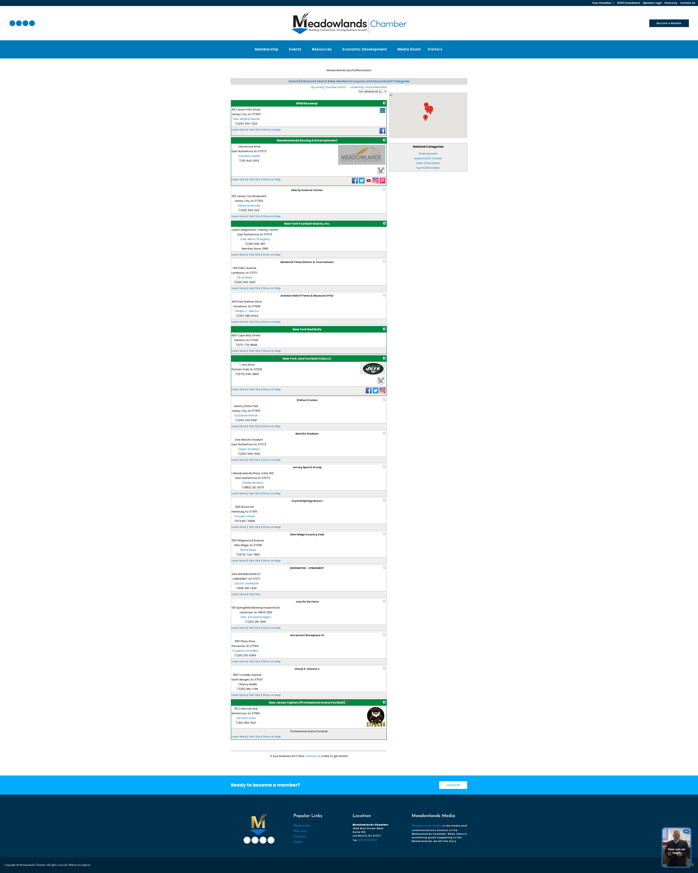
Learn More (239, 129)
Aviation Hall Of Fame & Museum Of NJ (307, 295)
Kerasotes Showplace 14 (307, 635)
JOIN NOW (453, 785)
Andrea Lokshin (250, 156)
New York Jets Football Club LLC (307, 359)
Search (293, 81)
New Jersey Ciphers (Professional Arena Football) (307, 702)
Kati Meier (245, 277)
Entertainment (428, 153)
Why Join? (300, 831)
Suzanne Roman (247, 415)
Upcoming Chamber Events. (328, 87)
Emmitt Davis (247, 718)
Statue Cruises (307, 400)
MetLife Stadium (307, 434)
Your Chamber (601, 3)
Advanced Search (314, 81)
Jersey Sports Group (307, 467)
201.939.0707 (367, 840)
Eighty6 (86, 865)
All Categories (399, 81)
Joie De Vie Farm (307, 601)
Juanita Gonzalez (246, 651)
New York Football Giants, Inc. (307, 224)
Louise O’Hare (245, 516)
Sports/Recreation (428, 168)
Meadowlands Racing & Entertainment (307, 140)
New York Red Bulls (307, 329)
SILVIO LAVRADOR (247, 583)
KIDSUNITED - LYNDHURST (307, 568)
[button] (430, 111)
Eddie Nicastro (254, 483)
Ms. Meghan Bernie (247, 119)
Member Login (652, 3)
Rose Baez (249, 550)
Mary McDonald (250, 205)
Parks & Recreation (428, 163)
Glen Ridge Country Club (307, 534)
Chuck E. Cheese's (307, 669)
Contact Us (687, 3)
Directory (671, 3)
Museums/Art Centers (428, 158)
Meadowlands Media (427, 825)
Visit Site (254, 129)
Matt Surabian (250, 449)
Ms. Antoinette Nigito (257, 617)
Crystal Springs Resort (307, 501)
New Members (339, 81)
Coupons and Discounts (369, 81)
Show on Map (272, 129)
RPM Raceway (307, 103)
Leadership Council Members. (368, 87)
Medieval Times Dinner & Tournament (307, 262)
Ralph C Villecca (248, 311)
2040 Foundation (628, 3)
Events (298, 842)
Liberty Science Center (307, 190)
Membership (302, 825)
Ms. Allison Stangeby (256, 239)
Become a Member (669, 23)
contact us (312, 756)
